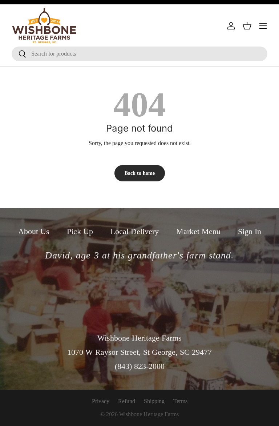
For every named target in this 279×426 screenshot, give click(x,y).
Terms (180, 401)
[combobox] (139, 54)
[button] (247, 26)
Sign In (249, 231)
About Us (33, 231)
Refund (126, 401)
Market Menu (198, 231)
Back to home (140, 173)
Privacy (100, 401)
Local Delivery (134, 231)
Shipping (154, 401)
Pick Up (80, 231)
